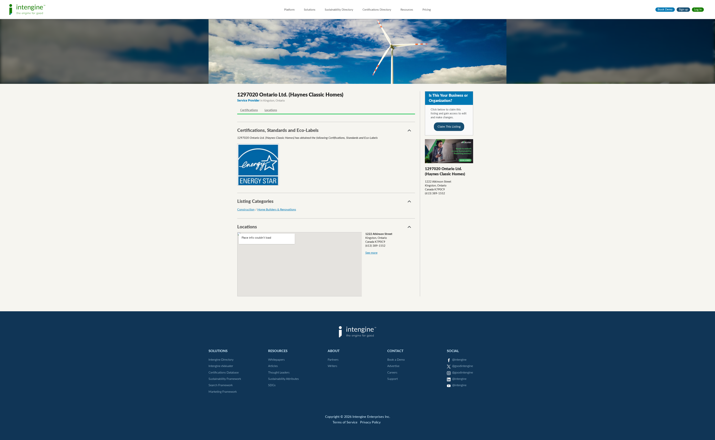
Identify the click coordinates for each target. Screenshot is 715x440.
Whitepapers (276, 359)
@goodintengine (462, 366)
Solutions (309, 9)
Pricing (426, 9)
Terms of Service (345, 422)
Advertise (393, 366)
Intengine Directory (221, 359)
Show (409, 131)
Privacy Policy (370, 422)
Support (392, 378)
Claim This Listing (449, 126)
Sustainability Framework (225, 378)
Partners (333, 359)
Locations (271, 110)
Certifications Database (224, 372)
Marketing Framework (223, 391)
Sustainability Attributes (283, 378)
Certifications (249, 110)
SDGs (272, 385)
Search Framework (221, 385)
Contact (395, 351)
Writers (332, 366)
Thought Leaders (279, 372)
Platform (289, 9)
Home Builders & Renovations (276, 209)
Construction (246, 209)
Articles (273, 366)
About (334, 351)
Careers (392, 372)
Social (453, 351)
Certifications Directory (377, 9)
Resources (407, 9)
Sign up (683, 9)
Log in (698, 9)
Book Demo (665, 9)
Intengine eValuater (221, 366)
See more (371, 252)
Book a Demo (396, 359)
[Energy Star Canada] (258, 164)
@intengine (459, 359)
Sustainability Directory (339, 9)
